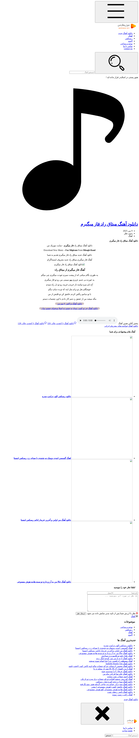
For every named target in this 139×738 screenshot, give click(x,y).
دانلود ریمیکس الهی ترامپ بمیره (118, 645)
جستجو (108, 735)
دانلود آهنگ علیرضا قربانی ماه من (117, 674)
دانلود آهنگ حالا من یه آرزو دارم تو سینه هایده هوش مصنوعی (105, 653)
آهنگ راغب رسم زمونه (122, 694)
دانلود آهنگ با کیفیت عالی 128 (31, 323)
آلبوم (130, 41)
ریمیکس (128, 38)
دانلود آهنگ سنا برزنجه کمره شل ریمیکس (114, 682)
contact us (128, 49)
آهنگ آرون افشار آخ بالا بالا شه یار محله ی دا (112, 669)
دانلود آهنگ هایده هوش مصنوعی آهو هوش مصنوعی (109, 689)
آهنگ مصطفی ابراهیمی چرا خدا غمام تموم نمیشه (110, 661)
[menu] (116, 12)
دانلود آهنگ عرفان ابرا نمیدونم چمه (117, 671)
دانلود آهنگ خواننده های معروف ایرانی (121, 326)
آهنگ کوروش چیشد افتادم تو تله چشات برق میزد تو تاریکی (106, 679)
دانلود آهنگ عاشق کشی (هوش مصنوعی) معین (111, 687)
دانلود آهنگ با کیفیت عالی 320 (60, 323)
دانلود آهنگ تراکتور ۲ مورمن (69, 303)
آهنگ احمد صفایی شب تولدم (119, 676)
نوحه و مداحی (126, 43)
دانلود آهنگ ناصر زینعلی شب (119, 692)
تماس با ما (127, 46)
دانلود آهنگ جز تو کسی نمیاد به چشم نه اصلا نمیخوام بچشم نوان (69, 308)
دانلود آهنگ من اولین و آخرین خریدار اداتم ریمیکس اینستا (107, 651)
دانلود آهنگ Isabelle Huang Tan (119, 663)
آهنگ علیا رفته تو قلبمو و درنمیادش (116, 656)
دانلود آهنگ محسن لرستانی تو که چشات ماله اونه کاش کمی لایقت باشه (100, 666)
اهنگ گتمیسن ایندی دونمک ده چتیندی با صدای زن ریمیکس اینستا (103, 648)
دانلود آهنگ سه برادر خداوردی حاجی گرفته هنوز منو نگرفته (106, 684)
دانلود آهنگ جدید (125, 33)
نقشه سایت (127, 730)
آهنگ (130, 36)
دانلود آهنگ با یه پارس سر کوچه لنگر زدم (114, 658)
